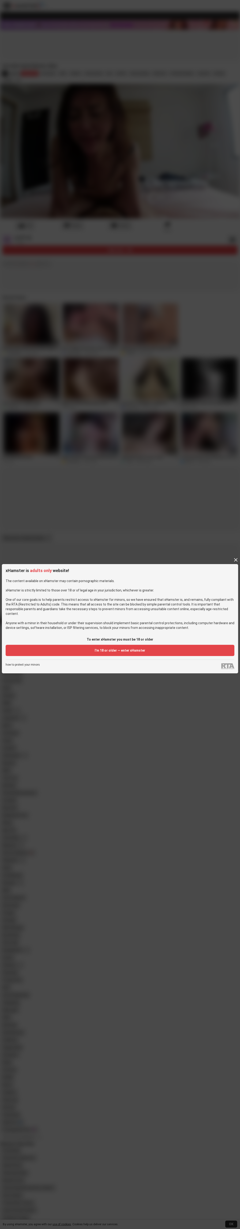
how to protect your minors (23, 664)
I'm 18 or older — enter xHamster (120, 650)
